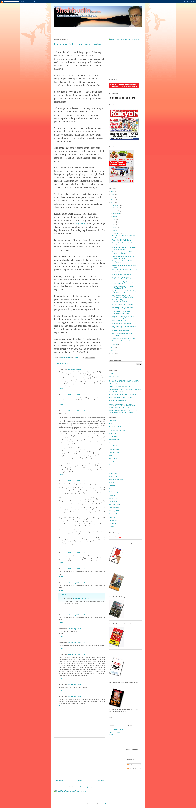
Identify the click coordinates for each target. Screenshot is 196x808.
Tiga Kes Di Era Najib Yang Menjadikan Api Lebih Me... (121, 312)
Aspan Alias (112, 485)
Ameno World (113, 476)
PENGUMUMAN (114, 377)
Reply (61, 389)
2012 (113, 353)
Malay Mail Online (114, 439)
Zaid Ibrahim (113, 523)
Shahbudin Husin (117, 729)
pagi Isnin (80, 223)
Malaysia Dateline (114, 443)
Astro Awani (112, 420)
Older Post (100, 780)
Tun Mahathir (113, 520)
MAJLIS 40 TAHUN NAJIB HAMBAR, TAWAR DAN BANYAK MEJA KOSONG (125, 390)
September (116, 213)
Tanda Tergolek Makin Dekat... (122, 240)
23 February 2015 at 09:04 (76, 369)
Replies (63, 594)
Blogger (107, 804)
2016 (113, 200)
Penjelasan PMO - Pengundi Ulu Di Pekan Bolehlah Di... (123, 308)
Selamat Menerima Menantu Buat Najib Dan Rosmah (123, 257)
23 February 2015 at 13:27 (76, 411)
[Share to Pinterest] (94, 358)
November (116, 208)
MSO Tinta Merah (114, 504)
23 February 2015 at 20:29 (82, 598)
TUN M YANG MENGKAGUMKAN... (120, 386)
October (115, 211)
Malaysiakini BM (114, 449)
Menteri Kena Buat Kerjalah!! (121, 341)
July (114, 219)
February (116, 233)
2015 (113, 203)
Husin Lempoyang (114, 492)
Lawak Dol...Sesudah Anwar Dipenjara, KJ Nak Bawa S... (122, 278)
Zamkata (111, 526)
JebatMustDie (113, 498)
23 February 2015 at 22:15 (76, 684)
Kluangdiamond (114, 501)
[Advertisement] (98, 31)
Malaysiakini (113, 446)
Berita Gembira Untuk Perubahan (123, 304)
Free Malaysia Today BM (117, 430)
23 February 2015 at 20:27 (76, 583)
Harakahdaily (113, 433)
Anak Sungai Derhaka (116, 479)
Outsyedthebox (114, 507)
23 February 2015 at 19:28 (76, 553)
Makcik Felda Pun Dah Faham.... (123, 274)
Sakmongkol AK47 (114, 511)
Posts (131, 765)
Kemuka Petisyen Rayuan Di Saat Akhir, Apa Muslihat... (123, 252)
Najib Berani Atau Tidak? (120, 320)
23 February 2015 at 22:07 (76, 654)
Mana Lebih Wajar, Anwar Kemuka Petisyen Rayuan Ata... (123, 300)
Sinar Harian (113, 458)
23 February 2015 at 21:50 (76, 642)
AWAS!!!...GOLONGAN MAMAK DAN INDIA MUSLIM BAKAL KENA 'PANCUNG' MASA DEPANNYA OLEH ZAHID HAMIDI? (122, 405)
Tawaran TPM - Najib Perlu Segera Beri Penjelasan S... (123, 282)
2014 (113, 348)
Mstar (110, 455)
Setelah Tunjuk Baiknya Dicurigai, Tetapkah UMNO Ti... (123, 287)
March (115, 230)
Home (80, 780)
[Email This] (86, 358)
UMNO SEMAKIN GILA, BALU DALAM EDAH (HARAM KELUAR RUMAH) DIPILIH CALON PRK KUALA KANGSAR (124, 381)
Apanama (112, 482)
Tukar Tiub (112, 517)
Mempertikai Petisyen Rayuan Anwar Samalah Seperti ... (124, 248)
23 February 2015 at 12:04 (76, 395)
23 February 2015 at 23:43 (76, 696)
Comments (132, 768)
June (114, 222)
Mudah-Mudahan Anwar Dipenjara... (124, 323)
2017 (113, 197)
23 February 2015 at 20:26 (76, 569)
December (116, 205)
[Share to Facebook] (92, 358)
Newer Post (59, 780)
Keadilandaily (113, 436)
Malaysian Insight (114, 452)
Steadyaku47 (113, 514)
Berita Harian (113, 424)
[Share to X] (90, 358)
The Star (111, 461)
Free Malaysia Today (115, 427)
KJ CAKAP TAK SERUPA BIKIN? (119, 401)
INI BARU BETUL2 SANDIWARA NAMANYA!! (123, 395)
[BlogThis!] (88, 358)
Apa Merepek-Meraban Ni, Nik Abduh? (124, 338)
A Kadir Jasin (113, 473)
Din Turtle (112, 489)
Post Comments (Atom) (84, 787)
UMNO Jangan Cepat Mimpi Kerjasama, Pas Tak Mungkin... (123, 296)
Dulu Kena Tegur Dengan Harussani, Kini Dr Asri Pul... (124, 327)
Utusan (111, 465)
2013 (113, 350)
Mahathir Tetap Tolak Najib (120, 330)
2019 (113, 191)
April (114, 227)
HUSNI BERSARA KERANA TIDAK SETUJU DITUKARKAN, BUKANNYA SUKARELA (123, 411)
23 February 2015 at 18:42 (76, 481)
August (115, 216)
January (115, 344)
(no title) (111, 374)
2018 (113, 194)
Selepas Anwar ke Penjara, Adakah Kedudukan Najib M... (123, 317)
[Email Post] (82, 357)
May (114, 225)
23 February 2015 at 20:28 (76, 615)
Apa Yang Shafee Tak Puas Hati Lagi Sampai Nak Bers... (124, 291)
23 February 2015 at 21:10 (76, 629)
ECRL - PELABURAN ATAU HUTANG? (121, 398)
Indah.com (112, 495)
